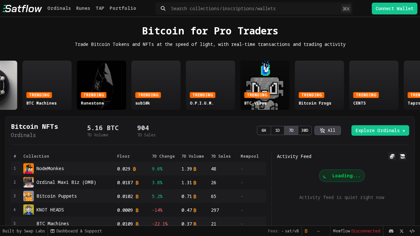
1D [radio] (277, 130)
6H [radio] (264, 130)
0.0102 (125, 196)
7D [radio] (291, 130)
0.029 (123, 169)
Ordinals (59, 8)
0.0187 (125, 182)
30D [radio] (304, 130)
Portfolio (123, 8)
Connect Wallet (394, 8)
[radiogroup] (284, 130)
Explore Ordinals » (380, 130)
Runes (83, 8)
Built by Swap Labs (24, 231)
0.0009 (125, 210)
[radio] (327, 130)
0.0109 (125, 224)
